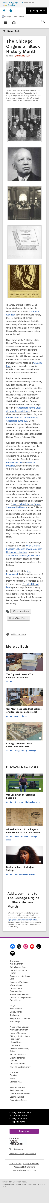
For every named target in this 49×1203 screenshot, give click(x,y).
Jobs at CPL (15, 1045)
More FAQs (15, 1021)
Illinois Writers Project (18, 619)
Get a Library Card (18, 967)
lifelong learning (32, 802)
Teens (16, 836)
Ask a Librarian (16, 964)
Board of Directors (18, 1033)
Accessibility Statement (24, 1167)
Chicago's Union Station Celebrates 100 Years (19, 745)
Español (13, 1075)
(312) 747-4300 (17, 1121)
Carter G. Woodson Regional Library (23, 555)
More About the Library (20, 1067)
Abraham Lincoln (14, 462)
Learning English (17, 1097)
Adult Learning (16, 1090)
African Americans (21, 612)
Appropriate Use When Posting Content (22, 920)
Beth (17, 31)
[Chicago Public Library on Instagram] (25, 946)
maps (8, 840)
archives (24, 836)
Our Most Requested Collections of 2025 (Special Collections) (24, 710)
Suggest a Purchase (19, 982)
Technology (15, 1015)
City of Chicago (16, 1149)
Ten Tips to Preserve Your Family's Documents (20, 676)
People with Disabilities (20, 1018)
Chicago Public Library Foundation (20, 1037)
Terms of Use (15, 1163)
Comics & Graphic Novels (24, 874)
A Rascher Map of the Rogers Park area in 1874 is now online (23, 831)
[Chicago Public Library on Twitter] (19, 946)
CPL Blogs (8, 31)
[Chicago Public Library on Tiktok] (38, 946)
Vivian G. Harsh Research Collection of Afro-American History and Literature (24, 549)
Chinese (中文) (16, 1082)
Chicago (32, 751)
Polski (12, 1078)
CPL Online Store (17, 1063)
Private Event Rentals (19, 994)
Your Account (16, 1008)
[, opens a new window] (18, 1144)
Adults (9, 681)
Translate (11, 5)
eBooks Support (17, 985)
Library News (16, 1042)
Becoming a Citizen (18, 1100)
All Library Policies (18, 1054)
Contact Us (24, 1131)
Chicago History (20, 716)
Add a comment (18, 634)
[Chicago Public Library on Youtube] (32, 946)
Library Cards (16, 1012)
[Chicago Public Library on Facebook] (12, 946)
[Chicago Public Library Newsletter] (12, 953)
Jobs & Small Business (20, 1093)
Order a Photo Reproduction (16, 989)
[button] (4, 10)
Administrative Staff (19, 1030)
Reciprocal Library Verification (22, 1153)
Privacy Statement (31, 1163)
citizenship (18, 802)
